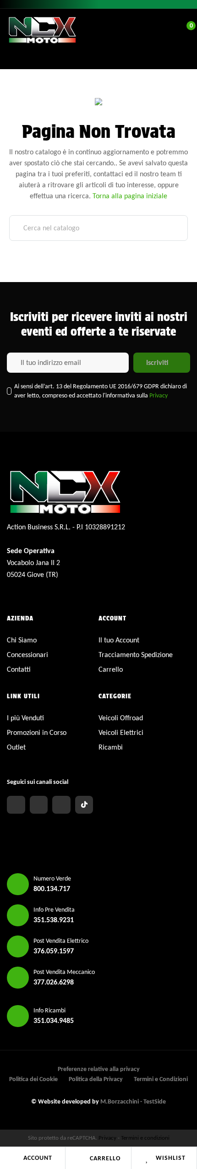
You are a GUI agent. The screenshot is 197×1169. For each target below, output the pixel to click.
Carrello (105, 1158)
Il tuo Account (118, 640)
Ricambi (110, 747)
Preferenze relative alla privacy (99, 1069)
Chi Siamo (22, 640)
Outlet (16, 747)
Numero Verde (52, 878)
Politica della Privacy (96, 1079)
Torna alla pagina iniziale (130, 195)
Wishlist (171, 1158)
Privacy (158, 395)
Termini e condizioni (145, 1137)
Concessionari (27, 654)
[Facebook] (16, 805)
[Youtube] (61, 805)
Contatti (19, 669)
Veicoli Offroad (120, 717)
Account (37, 1158)
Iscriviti (157, 362)
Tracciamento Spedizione (135, 654)
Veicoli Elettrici (120, 732)
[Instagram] (39, 805)
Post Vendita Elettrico (60, 941)
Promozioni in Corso (36, 732)
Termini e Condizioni (161, 1079)
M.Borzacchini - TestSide (133, 1101)
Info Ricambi (49, 1010)
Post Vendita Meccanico (64, 972)
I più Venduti (25, 717)
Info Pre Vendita (54, 909)
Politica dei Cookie (33, 1079)
